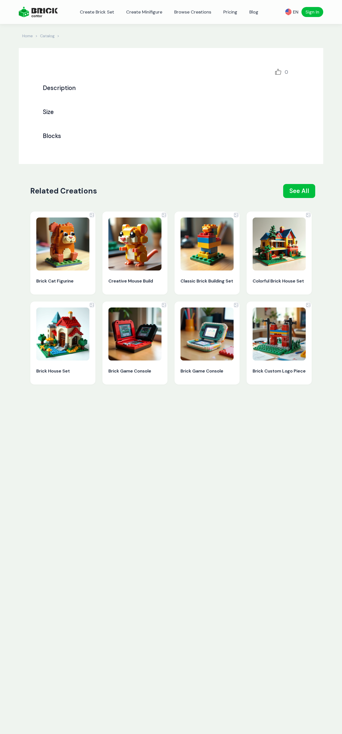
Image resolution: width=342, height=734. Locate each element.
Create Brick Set (97, 12)
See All (299, 191)
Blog (253, 12)
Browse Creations (192, 12)
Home (27, 35)
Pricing (230, 12)
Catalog (47, 35)
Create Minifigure (144, 12)
